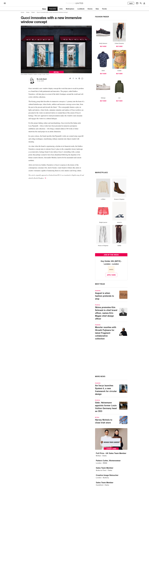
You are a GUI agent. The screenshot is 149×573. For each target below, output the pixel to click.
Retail (33, 12)
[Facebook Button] (73, 78)
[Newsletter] (137, 3)
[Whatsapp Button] (82, 78)
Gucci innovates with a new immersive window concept (52, 12)
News (27, 12)
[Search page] (141, 3)
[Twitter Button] (70, 78)
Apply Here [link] (111, 275)
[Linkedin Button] (76, 78)
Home (22, 12)
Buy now (103, 46)
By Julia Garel (42, 79)
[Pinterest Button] (79, 78)
